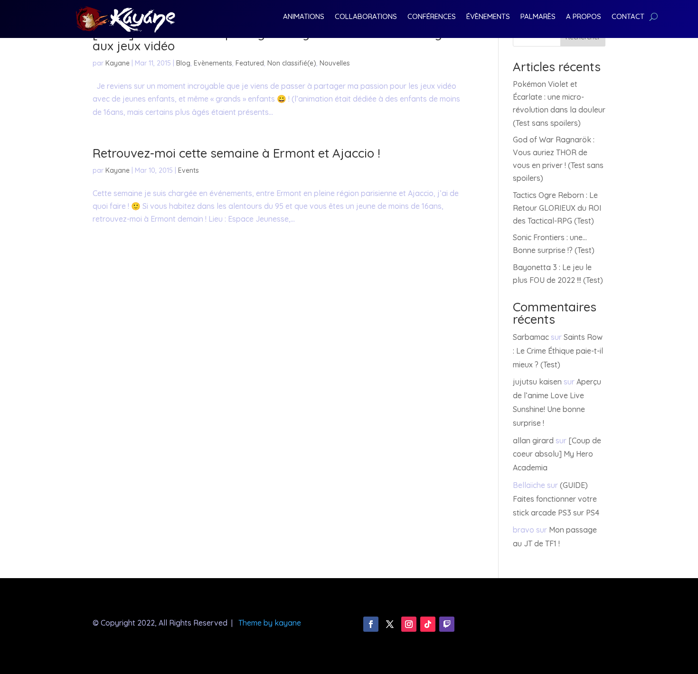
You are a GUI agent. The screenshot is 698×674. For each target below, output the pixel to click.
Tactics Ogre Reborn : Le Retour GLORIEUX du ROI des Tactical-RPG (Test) (557, 207)
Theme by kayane (269, 622)
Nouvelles (335, 63)
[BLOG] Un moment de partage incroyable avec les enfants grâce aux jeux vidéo (280, 40)
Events (188, 170)
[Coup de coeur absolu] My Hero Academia (557, 454)
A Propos (583, 17)
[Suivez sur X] (389, 624)
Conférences (431, 17)
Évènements (488, 17)
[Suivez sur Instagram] (408, 624)
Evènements (213, 63)
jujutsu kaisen (537, 381)
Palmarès (538, 17)
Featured (250, 63)
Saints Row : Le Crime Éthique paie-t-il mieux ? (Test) (558, 350)
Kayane (117, 63)
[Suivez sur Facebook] (370, 624)
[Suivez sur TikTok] (427, 624)
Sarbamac (531, 337)
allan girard (533, 440)
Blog (183, 63)
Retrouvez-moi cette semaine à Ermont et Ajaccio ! (236, 153)
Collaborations (366, 17)
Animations (303, 17)
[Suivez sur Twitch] (446, 624)
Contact (628, 17)
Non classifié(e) (291, 63)
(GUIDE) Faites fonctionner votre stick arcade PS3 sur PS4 (556, 498)
